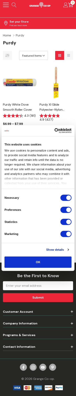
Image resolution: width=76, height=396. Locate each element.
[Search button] (14, 5)
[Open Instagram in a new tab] (33, 367)
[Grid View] (59, 55)
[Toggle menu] (6, 5)
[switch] (66, 210)
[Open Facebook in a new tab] (23, 367)
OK (38, 262)
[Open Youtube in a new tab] (43, 367)
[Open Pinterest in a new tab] (52, 367)
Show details (55, 249)
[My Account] (65, 5)
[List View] (68, 55)
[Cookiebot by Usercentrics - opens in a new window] (55, 130)
